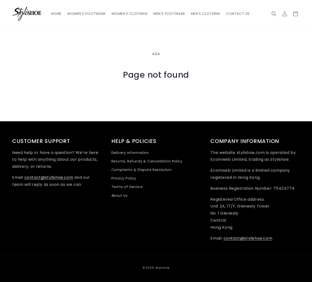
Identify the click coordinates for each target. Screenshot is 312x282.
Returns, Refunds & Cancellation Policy (147, 161)
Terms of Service (127, 186)
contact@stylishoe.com (48, 177)
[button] (274, 14)
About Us (119, 195)
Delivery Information (130, 152)
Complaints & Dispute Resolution (141, 169)
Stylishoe (162, 268)
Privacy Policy (123, 178)
